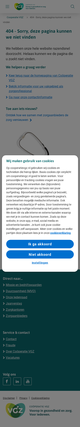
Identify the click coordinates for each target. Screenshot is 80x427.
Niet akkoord (40, 254)
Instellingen (40, 262)
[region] (40, 213)
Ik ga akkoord (40, 244)
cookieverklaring (60, 232)
